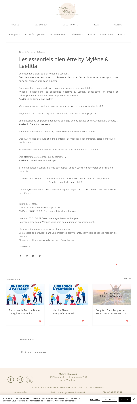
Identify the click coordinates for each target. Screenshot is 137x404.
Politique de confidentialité (65, 400)
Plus (120, 34)
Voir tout (127, 279)
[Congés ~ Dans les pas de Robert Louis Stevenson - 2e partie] (112, 294)
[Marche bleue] (68, 294)
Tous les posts (13, 34)
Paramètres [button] (95, 399)
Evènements (77, 34)
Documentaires (57, 34)
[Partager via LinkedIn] (33, 255)
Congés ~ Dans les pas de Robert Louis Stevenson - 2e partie (111, 312)
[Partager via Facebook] (20, 255)
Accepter (124, 399)
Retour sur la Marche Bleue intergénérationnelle (24, 312)
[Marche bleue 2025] (25, 294)
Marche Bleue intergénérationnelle (63, 312)
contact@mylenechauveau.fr (71, 392)
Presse (91, 34)
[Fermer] (133, 399)
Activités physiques (35, 34)
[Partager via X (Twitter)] (27, 255)
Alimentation (106, 34)
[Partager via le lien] (40, 255)
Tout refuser (109, 399)
